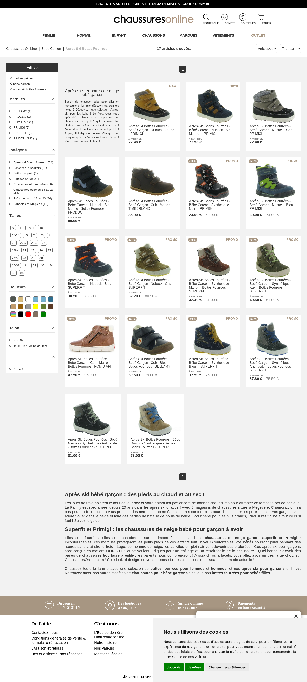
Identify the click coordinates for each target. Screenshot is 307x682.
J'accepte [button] (173, 667)
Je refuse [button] (194, 667)
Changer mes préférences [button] (227, 667)
